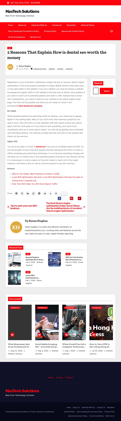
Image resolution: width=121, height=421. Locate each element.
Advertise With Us (39, 25)
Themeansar (49, 412)
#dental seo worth (40, 69)
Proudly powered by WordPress (17, 412)
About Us (22, 25)
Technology (15, 307)
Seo (10, 48)
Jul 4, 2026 (30, 262)
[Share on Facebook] (16, 193)
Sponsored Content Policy (72, 31)
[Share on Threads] (56, 193)
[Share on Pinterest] (39, 193)
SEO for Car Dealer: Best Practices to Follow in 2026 (35, 174)
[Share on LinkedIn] (28, 193)
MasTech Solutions (22, 11)
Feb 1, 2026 (30, 280)
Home (10, 25)
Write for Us (35, 37)
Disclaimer (71, 25)
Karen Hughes (25, 66)
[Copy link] (64, 193)
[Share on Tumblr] (50, 193)
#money (60, 69)
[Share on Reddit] (45, 193)
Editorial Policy (87, 25)
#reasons (69, 69)
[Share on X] (22, 193)
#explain (52, 69)
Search (98, 83)
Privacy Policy (50, 31)
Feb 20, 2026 (71, 262)
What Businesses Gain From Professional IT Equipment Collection (19, 347)
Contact (69, 377)
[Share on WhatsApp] (33, 193)
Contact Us (57, 25)
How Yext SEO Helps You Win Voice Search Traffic (34, 184)
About (51, 377)
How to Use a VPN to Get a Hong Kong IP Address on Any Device (100, 347)
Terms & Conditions (16, 37)
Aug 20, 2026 (17, 351)
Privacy (59, 377)
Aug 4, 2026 (43, 351)
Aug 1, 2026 (70, 351)
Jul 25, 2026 (97, 351)
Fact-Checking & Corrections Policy (23, 31)
